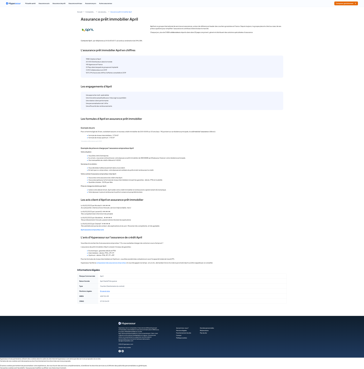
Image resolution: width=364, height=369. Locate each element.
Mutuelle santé (30, 3)
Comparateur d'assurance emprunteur (90, 12)
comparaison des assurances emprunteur (111, 263)
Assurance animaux (75, 3)
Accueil (79, 12)
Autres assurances (105, 3)
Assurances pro (90, 3)
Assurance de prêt (59, 3)
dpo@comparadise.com (125, 341)
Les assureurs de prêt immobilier (102, 12)
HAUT (360, 365)
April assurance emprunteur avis (92, 230)
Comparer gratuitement (344, 3)
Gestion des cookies (124, 347)
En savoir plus (105, 291)
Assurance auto (44, 3)
